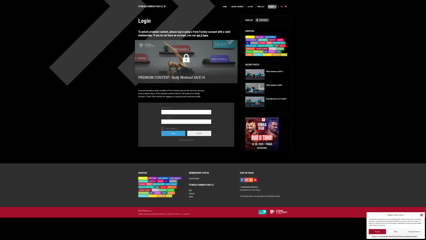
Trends (249, 55)
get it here (202, 35)
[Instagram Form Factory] (246, 180)
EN (248, 43)
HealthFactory (279, 43)
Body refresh (270, 37)
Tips (279, 52)
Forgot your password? (186, 140)
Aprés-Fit (250, 37)
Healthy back (251, 46)
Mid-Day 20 (250, 49)
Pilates (280, 49)
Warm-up (276, 55)
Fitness (262, 43)
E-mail (168, 108)
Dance (280, 40)
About (191, 196)
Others (272, 49)
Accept (377, 232)
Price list (260, 7)
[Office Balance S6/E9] (263, 95)
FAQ (190, 190)
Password (169, 117)
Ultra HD (267, 55)
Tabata (272, 52)
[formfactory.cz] (262, 211)
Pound (249, 52)
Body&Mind (263, 40)
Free (269, 43)
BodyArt (272, 40)
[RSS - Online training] (255, 180)
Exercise (254, 43)
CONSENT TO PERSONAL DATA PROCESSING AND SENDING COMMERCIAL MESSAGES (394, 236)
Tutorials (258, 55)
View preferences (414, 232)
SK (266, 52)
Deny (395, 232)
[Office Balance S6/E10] (264, 81)
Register (199, 133)
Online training (237, 7)
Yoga (284, 55)
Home (225, 7)
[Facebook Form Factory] (242, 180)
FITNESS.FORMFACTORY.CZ (150, 6)
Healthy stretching (265, 46)
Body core (259, 37)
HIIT (276, 46)
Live (251, 7)
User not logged (194, 178)
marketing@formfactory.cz (249, 187)
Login (271, 7)
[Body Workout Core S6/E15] (265, 109)
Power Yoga (258, 52)
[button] (421, 215)
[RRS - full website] (251, 180)
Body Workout (251, 40)
